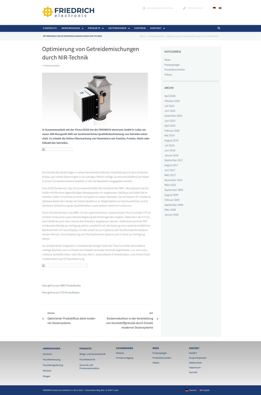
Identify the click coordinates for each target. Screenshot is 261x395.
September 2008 (173, 205)
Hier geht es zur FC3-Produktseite (61, 292)
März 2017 (170, 175)
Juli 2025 (169, 106)
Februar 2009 (171, 200)
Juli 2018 (169, 145)
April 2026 (170, 96)
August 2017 (171, 165)
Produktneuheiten (156, 36)
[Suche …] (218, 28)
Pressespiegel (172, 65)
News (167, 60)
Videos (168, 74)
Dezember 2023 (173, 115)
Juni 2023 (169, 120)
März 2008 (170, 209)
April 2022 (170, 125)
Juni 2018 (169, 150)
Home (142, 36)
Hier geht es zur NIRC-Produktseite (61, 285)
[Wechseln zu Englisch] (220, 8)
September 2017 (173, 160)
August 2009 (171, 195)
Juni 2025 (169, 111)
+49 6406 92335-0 (195, 8)
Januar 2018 (171, 155)
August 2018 (171, 140)
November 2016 (173, 180)
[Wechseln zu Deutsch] (214, 8)
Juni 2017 (169, 170)
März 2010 (170, 185)
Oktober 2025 (172, 101)
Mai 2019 (169, 135)
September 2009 (173, 190)
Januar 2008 (171, 214)
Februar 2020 (171, 130)
